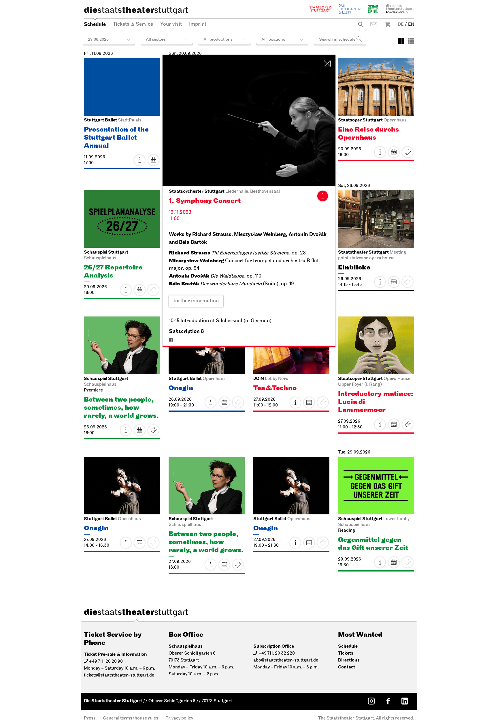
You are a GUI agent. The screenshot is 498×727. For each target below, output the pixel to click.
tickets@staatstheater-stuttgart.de (119, 675)
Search (360, 24)
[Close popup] (327, 64)
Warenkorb (388, 24)
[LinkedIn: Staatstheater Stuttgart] (404, 701)
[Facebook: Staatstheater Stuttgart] (388, 701)
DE (401, 24)
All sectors (156, 40)
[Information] (322, 196)
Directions (349, 660)
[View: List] (411, 41)
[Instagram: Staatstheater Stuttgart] (371, 701)
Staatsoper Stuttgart (320, 9)
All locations (273, 40)
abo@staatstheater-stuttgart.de (285, 660)
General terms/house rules (130, 718)
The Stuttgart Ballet (350, 9)
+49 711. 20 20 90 (106, 661)
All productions (218, 40)
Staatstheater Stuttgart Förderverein (399, 9)
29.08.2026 (98, 40)
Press (90, 718)
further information (196, 301)
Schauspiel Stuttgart (373, 9)
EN (411, 24)
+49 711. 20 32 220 (277, 653)
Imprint (197, 24)
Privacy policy (179, 718)
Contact (373, 24)
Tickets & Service (133, 24)
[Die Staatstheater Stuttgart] (136, 10)
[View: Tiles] (401, 41)
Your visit (171, 24)
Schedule (95, 24)
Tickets (407, 152)
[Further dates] (153, 160)
